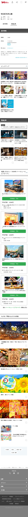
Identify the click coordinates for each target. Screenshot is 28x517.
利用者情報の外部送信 (6, 498)
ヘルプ (2, 501)
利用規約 (11, 496)
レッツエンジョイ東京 (5, 467)
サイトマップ (4, 496)
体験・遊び (19, 449)
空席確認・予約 (14, 198)
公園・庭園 (14, 452)
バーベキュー (9, 307)
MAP (9, 44)
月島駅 (7, 449)
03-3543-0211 (10, 48)
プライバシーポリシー (19, 496)
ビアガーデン (17, 307)
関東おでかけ (14, 467)
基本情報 (3, 31)
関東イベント (21, 467)
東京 (13, 449)
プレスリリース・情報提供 (19, 501)
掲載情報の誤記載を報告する (21, 57)
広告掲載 (11, 503)
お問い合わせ (9, 501)
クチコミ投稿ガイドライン (18, 498)
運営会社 (17, 503)
